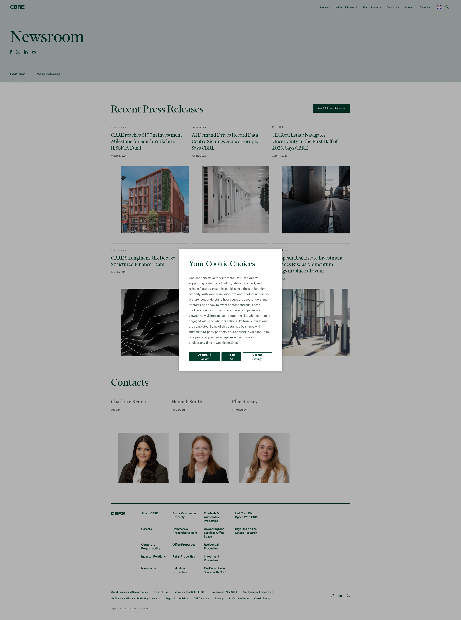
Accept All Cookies (204, 356)
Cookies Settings (257, 356)
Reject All (231, 356)
